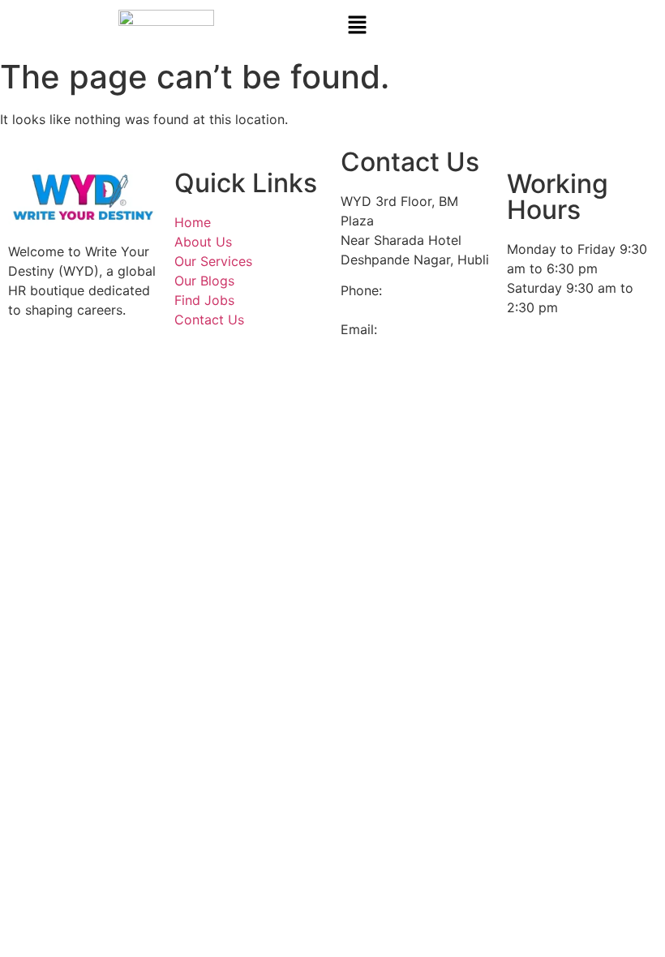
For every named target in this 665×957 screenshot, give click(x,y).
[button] (499, 25)
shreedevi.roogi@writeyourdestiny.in (492, 329)
